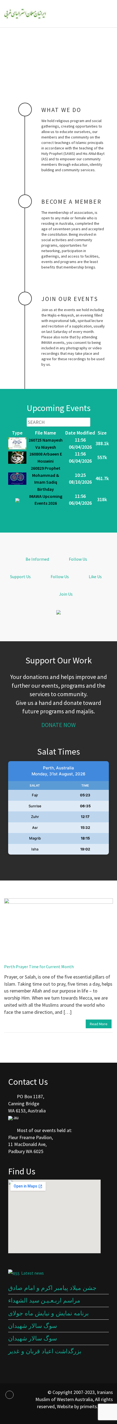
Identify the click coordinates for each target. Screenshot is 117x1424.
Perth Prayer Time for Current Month (39, 966)
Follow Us (77, 559)
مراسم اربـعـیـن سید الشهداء (44, 1300)
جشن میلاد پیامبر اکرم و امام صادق (52, 1287)
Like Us (95, 576)
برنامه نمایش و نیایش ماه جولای (48, 1313)
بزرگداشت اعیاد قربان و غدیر (44, 1351)
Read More (98, 1023)
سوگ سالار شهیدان (32, 1325)
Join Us (65, 594)
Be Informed (37, 559)
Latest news (32, 1273)
